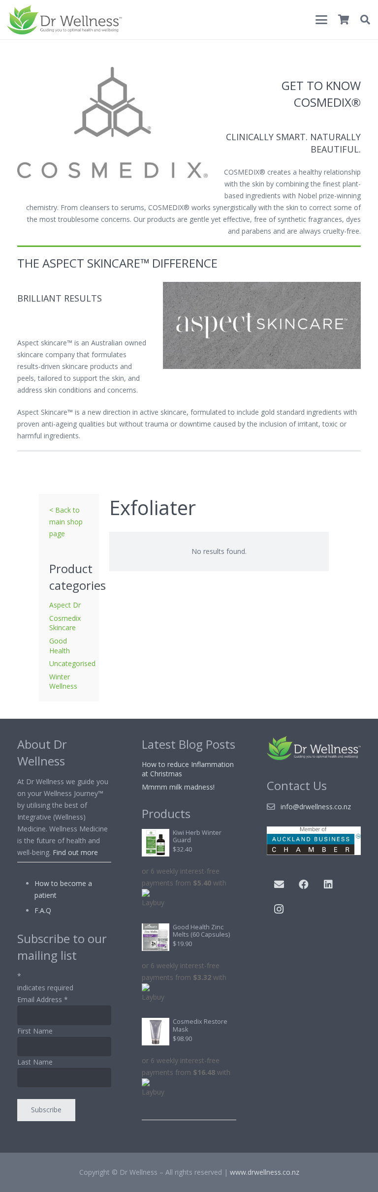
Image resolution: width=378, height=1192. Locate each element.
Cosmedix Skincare (65, 623)
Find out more (75, 852)
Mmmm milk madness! (178, 787)
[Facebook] (303, 884)
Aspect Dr (65, 605)
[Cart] (343, 19)
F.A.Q (42, 910)
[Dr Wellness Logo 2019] (64, 19)
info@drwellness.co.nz (316, 806)
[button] (321, 20)
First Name (35, 1031)
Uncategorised (72, 663)
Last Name (35, 1062)
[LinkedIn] (328, 884)
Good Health (59, 645)
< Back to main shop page (66, 521)
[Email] (279, 884)
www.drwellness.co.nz (264, 1172)
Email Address (42, 999)
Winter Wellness (63, 681)
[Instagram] (279, 909)
